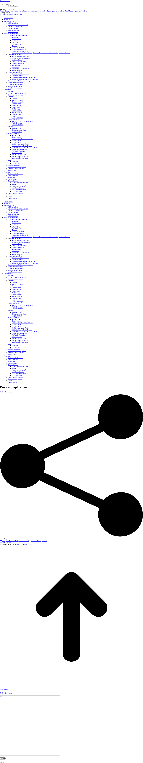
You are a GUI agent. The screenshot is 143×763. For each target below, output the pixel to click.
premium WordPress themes (23, 544)
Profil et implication (6, 392)
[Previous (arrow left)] (1, 762)
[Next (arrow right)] (3, 762)
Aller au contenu (5, 1)
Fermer (3, 758)
